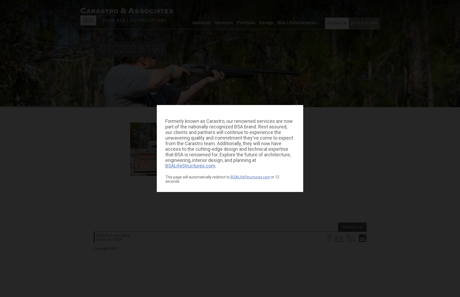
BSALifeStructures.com (190, 166)
